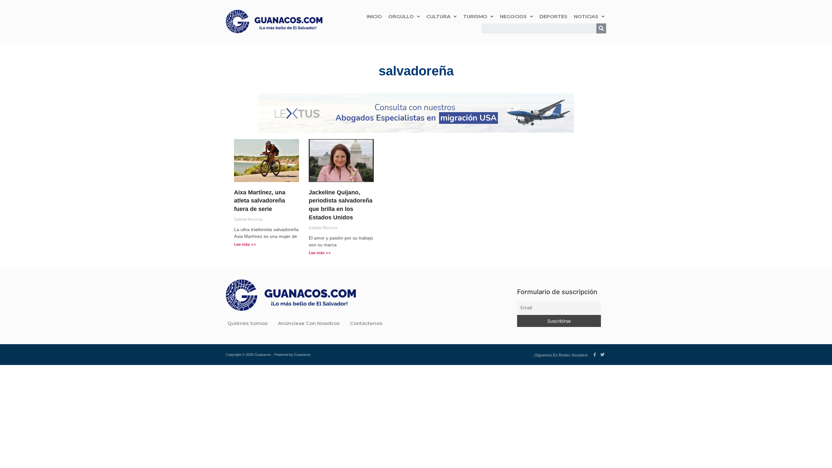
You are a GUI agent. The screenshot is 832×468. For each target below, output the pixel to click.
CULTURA (438, 16)
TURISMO (475, 16)
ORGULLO (401, 16)
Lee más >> (245, 244)
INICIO (374, 16)
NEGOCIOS (513, 16)
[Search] (601, 28)
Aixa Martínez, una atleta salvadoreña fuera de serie (259, 201)
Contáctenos (366, 323)
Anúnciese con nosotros (309, 323)
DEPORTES (553, 16)
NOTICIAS (586, 16)
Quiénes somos (247, 323)
